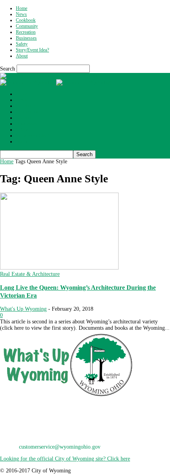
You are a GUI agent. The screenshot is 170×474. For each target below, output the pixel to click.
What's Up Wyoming (23, 309)
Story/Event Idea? (32, 50)
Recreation (26, 32)
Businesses (26, 38)
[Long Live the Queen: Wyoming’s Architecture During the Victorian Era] (59, 268)
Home (21, 8)
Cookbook (26, 20)
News (21, 14)
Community (27, 26)
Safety (22, 44)
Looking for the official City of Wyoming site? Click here (65, 459)
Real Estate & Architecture (30, 274)
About (22, 56)
